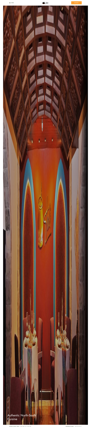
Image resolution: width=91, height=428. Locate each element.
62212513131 (78, 426)
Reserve (76, 2)
